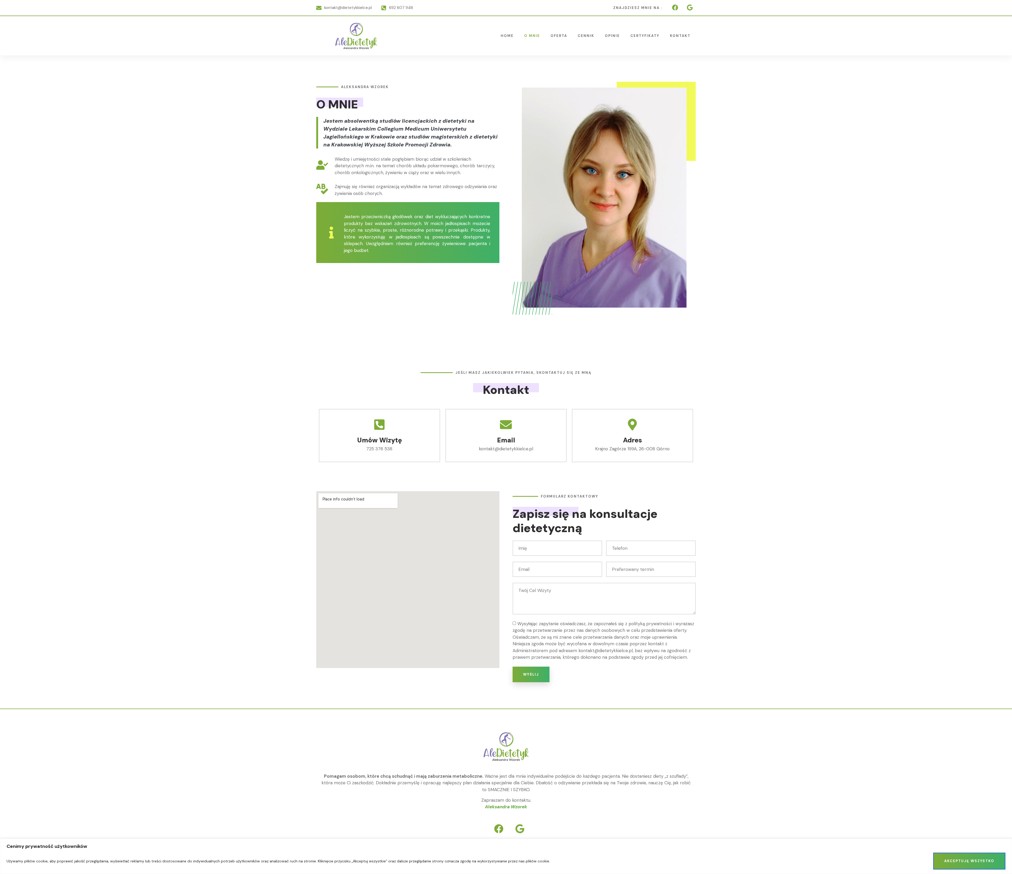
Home (507, 36)
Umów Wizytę (379, 440)
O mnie (532, 36)
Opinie (612, 36)
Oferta (559, 36)
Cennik (586, 36)
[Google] (690, 7)
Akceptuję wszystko (969, 861)
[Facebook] (675, 7)
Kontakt (680, 36)
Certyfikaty (644, 36)
